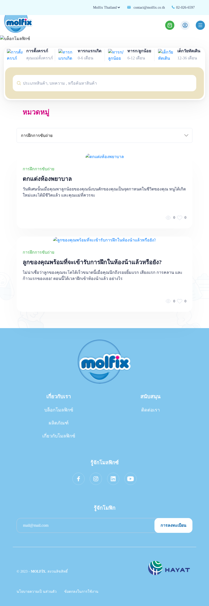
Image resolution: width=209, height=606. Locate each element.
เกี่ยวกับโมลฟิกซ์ (58, 436)
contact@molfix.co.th (149, 7)
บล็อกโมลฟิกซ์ (58, 409)
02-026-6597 (185, 7)
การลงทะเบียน (173, 525)
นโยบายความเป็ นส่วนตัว (37, 592)
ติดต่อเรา (150, 409)
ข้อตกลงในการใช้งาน (81, 592)
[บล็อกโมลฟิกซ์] (104, 38)
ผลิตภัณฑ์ (59, 423)
